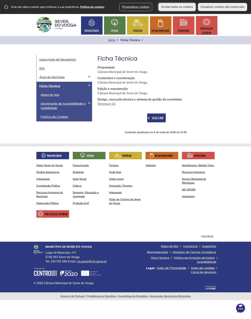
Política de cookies (92, 6)
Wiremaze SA (107, 103)
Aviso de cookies (203, 268)
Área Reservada (157, 252)
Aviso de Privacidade (171, 268)
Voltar (157, 118)
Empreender (161, 30)
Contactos (190, 246)
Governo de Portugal (72, 296)
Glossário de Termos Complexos (194, 252)
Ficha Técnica (160, 258)
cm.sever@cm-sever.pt (91, 261)
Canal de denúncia (203, 272)
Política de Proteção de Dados (194, 258)
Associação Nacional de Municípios (170, 296)
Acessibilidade (206, 262)
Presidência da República (101, 296)
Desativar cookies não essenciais (222, 6)
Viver (114, 30)
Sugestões (209, 246)
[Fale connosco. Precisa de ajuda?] (208, 308)
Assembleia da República (133, 296)
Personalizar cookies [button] (135, 6)
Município (92, 30)
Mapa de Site (169, 246)
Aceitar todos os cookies (177, 6)
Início (111, 40)
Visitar (137, 30)
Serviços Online (206, 30)
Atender (184, 30)
